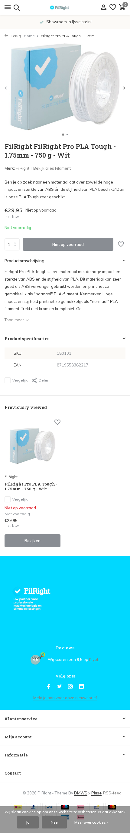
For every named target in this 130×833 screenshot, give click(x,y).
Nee (54, 822)
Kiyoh (94, 659)
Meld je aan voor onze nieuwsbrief (65, 697)
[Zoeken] (16, 8)
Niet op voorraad (68, 244)
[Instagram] (70, 686)
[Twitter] (59, 686)
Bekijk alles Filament (52, 168)
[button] (63, 135)
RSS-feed (112, 793)
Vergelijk (20, 380)
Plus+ (96, 793)
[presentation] (6, 88)
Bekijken (32, 540)
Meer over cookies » (91, 822)
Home (29, 35)
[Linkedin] (81, 686)
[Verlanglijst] (112, 7)
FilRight (22, 168)
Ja (28, 822)
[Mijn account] (103, 7)
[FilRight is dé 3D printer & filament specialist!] (65, 7)
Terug (15, 35)
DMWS (80, 793)
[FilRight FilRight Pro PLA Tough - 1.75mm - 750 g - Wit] (32, 446)
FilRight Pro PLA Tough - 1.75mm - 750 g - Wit (31, 487)
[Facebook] (48, 686)
